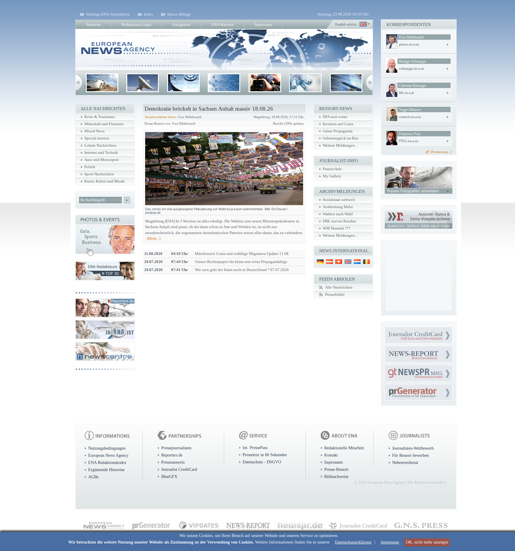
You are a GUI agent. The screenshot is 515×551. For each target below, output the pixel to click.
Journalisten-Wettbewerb (413, 448)
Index (148, 14)
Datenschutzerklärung (353, 542)
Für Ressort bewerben (410, 455)
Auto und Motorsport (101, 160)
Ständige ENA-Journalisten (108, 14)
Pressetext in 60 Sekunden (265, 454)
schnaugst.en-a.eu (411, 68)
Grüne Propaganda (338, 131)
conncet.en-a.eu (410, 117)
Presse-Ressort (336, 469)
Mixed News (94, 131)
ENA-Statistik (223, 24)
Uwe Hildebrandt (411, 37)
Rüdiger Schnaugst (412, 61)
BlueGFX (169, 476)
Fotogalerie (181, 24)
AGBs (93, 476)
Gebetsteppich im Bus (340, 138)
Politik (89, 167)
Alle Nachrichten (339, 287)
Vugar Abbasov (410, 110)
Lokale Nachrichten (100, 145)
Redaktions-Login (136, 24)
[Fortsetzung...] (441, 152)
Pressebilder (335, 294)
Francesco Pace (410, 134)
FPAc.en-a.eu (408, 141)
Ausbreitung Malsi (338, 207)
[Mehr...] (153, 238)
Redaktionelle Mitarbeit (344, 447)
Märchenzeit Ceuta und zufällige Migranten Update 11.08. (242, 253)
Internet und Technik (101, 153)
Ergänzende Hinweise (106, 469)
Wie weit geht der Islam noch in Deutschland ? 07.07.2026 (242, 269)
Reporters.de (171, 455)
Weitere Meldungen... (340, 145)
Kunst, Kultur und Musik (104, 181)
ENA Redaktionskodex (107, 462)
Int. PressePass (255, 447)
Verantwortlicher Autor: (161, 117)
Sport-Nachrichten (99, 174)
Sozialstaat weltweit (339, 200)
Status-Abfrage (179, 14)
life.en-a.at (406, 93)
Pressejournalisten (176, 447)
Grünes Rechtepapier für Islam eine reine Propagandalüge (241, 261)
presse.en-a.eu (409, 44)
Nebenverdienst (405, 462)
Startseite (93, 24)
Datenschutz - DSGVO (262, 461)
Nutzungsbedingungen (106, 448)
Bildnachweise (336, 476)
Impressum (390, 542)
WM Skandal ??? (336, 228)
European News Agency (108, 455)
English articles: (346, 24)
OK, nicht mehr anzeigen (427, 542)
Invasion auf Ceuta (338, 124)
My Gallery (332, 176)
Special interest (96, 138)
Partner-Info (332, 169)
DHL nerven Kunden (339, 221)
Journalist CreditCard (179, 469)
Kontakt (331, 455)
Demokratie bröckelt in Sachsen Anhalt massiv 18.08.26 (209, 109)
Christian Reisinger (412, 85)
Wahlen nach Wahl (338, 214)
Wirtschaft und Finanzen (104, 124)
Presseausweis (172, 462)
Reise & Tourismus (99, 117)
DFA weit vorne (335, 117)
